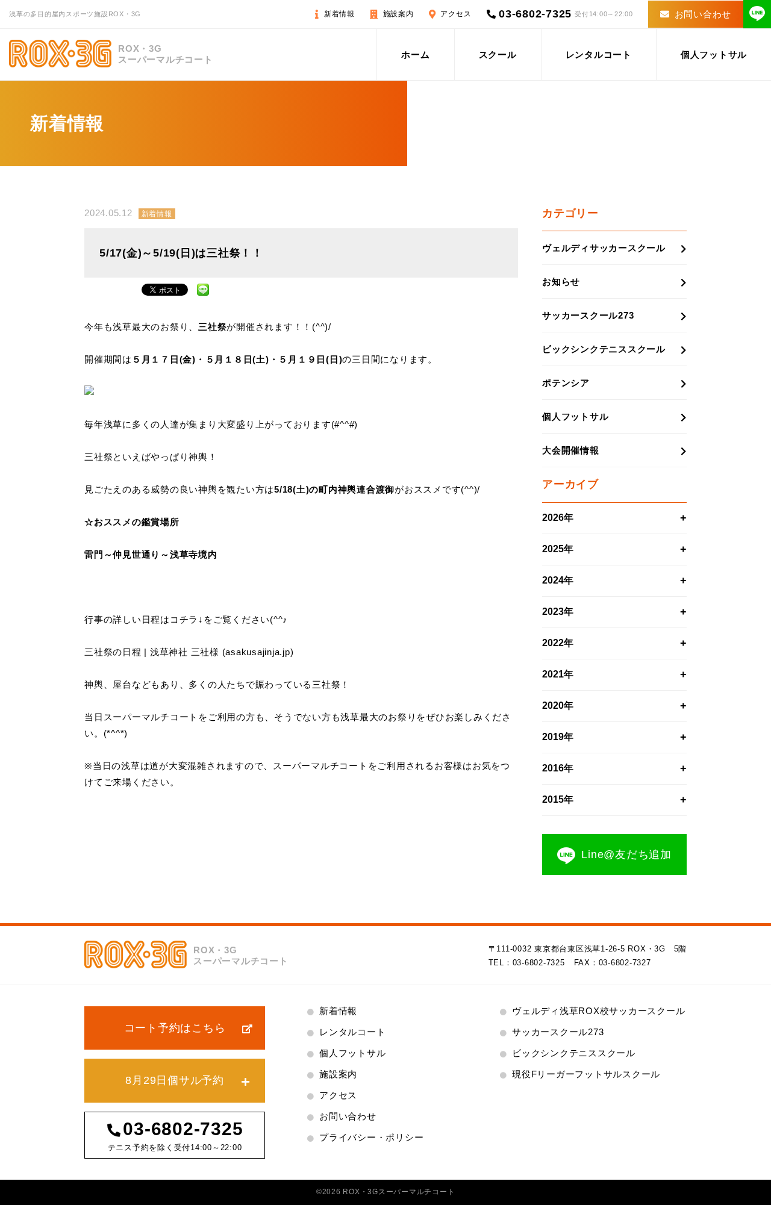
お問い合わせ (703, 14)
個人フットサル (714, 54)
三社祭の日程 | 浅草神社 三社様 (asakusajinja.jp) (188, 652)
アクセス (455, 13)
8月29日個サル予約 (174, 1080)
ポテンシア (566, 383)
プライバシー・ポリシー (371, 1137)
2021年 (557, 674)
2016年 (557, 768)
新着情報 (339, 13)
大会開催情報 (570, 450)
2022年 (557, 643)
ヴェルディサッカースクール (604, 248)
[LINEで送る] (203, 288)
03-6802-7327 (625, 962)
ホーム (415, 54)
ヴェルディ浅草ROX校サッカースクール (598, 1011)
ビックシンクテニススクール (604, 349)
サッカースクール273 (588, 315)
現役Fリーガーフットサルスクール (586, 1074)
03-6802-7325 (535, 13)
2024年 (557, 580)
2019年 (557, 737)
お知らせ (561, 281)
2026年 (557, 517)
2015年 (557, 799)
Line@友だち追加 (626, 854)
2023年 (557, 611)
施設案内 (398, 13)
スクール (498, 54)
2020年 (557, 705)
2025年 (557, 549)
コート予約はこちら (175, 1028)
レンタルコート (599, 54)
